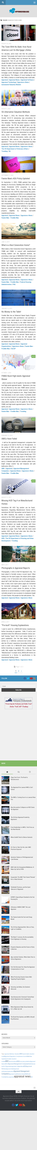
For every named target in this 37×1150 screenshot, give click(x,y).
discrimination (13, 1061)
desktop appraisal (9, 1077)
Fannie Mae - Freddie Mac (10, 218)
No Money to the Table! (11, 311)
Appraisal (4, 80)
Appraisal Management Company (18, 1064)
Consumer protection (24, 1061)
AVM (18, 1061)
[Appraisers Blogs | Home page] (18, 11)
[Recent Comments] (18, 772)
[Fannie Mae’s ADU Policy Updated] (18, 164)
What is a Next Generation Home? (15, 245)
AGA (25, 1066)
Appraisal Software (27, 80)
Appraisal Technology (8, 82)
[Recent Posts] (30, 772)
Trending (4, 151)
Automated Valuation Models (11, 85)
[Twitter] (28, 678)
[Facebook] (25, 678)
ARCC (6, 1064)
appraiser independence (17, 1066)
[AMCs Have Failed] (18, 425)
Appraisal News (14, 80)
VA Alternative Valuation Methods (15, 112)
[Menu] (34, 2)
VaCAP (13, 349)
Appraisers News (23, 82)
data (28, 1056)
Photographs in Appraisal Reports (15, 568)
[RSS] (34, 678)
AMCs (21, 1054)
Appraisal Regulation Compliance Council (16, 1056)
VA (10, 151)
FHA (14, 284)
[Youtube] (31, 678)
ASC (32, 1077)
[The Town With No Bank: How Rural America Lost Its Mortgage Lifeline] (18, 33)
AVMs (29, 1064)
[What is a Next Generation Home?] (18, 231)
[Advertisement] (18, 737)
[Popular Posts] (7, 772)
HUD (2, 538)
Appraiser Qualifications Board (17, 1074)
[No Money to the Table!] (18, 298)
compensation (10, 1071)
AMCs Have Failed (9, 438)
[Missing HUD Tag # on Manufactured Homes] (18, 486)
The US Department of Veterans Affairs (14, 149)
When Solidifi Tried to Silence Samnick (21, 837)
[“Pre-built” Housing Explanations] (18, 611)
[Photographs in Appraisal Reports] (18, 554)
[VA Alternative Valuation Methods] (18, 98)
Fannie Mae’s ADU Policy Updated (15, 178)
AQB (26, 1074)
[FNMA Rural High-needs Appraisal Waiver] (18, 362)
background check (9, 1069)
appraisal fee (8, 1054)
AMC (3, 468)
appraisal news (22, 1076)
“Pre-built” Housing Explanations (15, 625)
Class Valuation (15, 1054)
